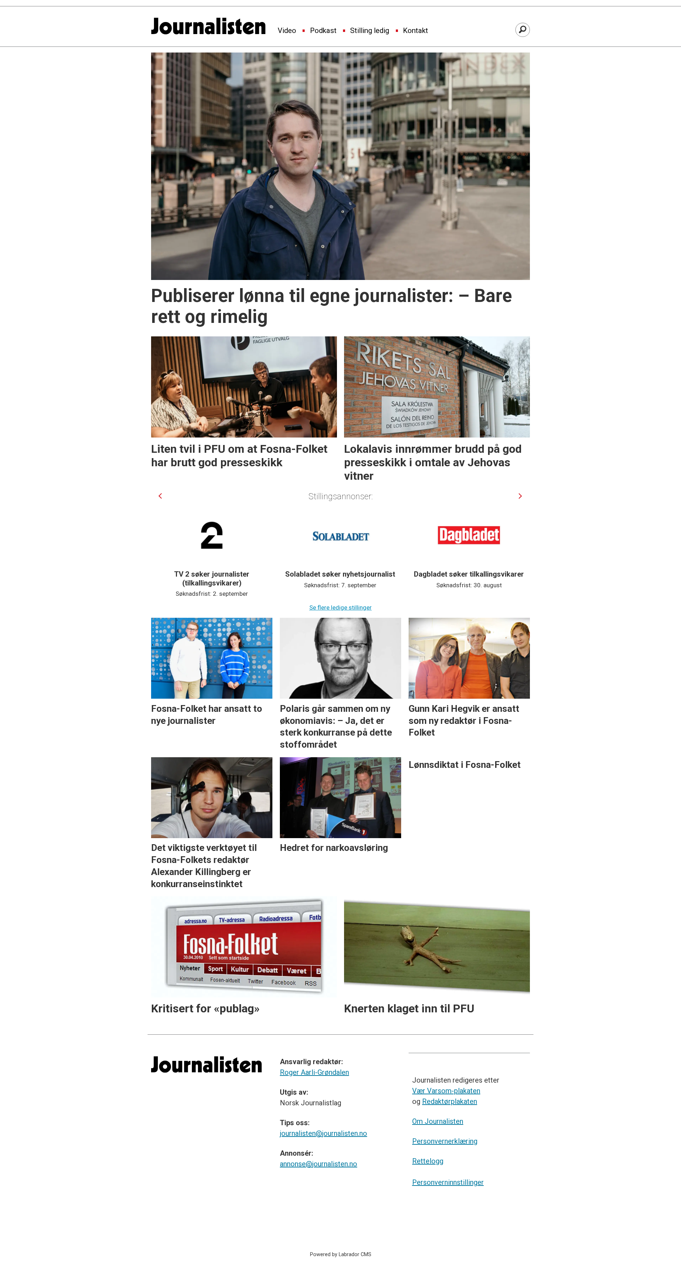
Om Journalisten (437, 1121)
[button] (160, 495)
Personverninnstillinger (448, 1182)
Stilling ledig (369, 31)
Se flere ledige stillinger (340, 607)
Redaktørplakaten (449, 1101)
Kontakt (415, 31)
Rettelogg (427, 1161)
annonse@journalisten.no (318, 1164)
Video (287, 31)
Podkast (323, 31)
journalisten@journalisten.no (323, 1133)
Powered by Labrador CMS (340, 1255)
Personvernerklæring (444, 1141)
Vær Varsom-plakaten (446, 1091)
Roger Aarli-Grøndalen (314, 1072)
